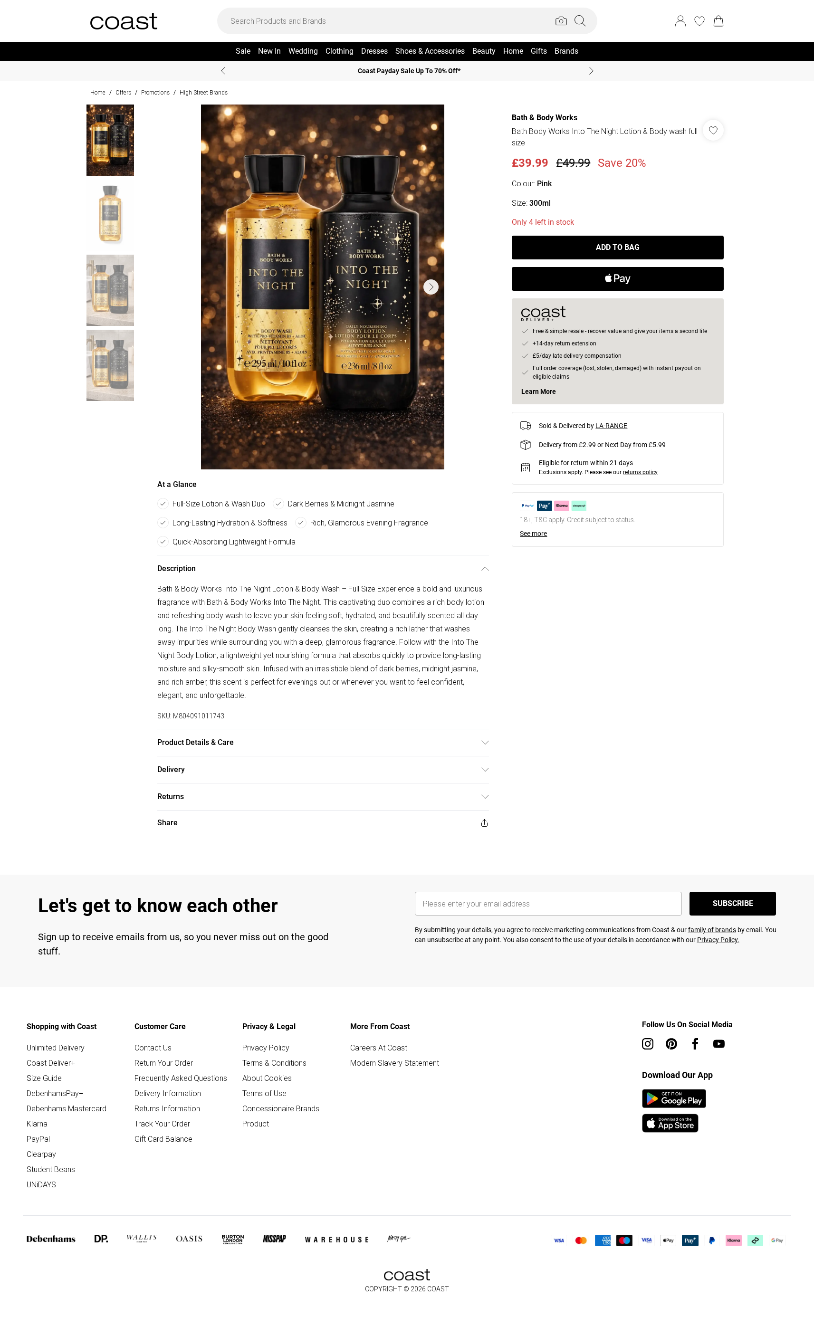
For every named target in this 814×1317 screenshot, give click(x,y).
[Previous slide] (223, 70)
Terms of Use (264, 1093)
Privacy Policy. (718, 940)
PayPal (38, 1139)
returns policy (640, 472)
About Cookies (267, 1078)
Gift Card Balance (163, 1139)
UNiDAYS (41, 1184)
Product (255, 1123)
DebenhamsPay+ (55, 1093)
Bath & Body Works (544, 117)
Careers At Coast (378, 1047)
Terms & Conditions (274, 1063)
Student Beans (51, 1169)
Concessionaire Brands (280, 1108)
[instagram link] (647, 1044)
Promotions (155, 92)
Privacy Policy (265, 1047)
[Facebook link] (695, 1044)
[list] (322, 287)
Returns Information (167, 1108)
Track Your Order (162, 1123)
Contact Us (153, 1047)
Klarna (37, 1123)
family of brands (712, 930)
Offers (123, 92)
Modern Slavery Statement (394, 1063)
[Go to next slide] (431, 287)
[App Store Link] (674, 1111)
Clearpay (41, 1154)
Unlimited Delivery (56, 1047)
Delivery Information (167, 1093)
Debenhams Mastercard (66, 1108)
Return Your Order (163, 1063)
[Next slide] (591, 70)
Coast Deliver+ (51, 1063)
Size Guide (44, 1078)
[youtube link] (719, 1044)
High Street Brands (204, 92)
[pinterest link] (671, 1044)
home (97, 92)
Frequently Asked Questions (180, 1078)
